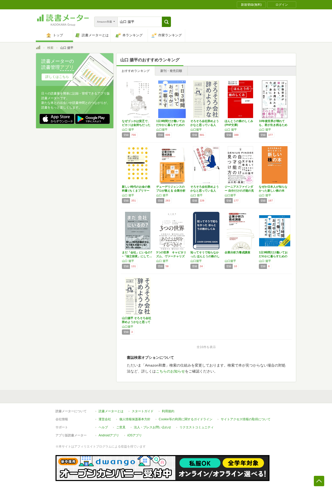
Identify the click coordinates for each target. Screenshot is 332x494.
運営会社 (105, 419)
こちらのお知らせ (170, 371)
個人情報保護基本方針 (134, 419)
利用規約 (168, 411)
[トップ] (38, 48)
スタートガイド (143, 411)
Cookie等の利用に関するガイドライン (185, 419)
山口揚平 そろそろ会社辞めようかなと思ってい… (136, 321)
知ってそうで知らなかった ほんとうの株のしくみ (205, 256)
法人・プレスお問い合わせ (152, 427)
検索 (50, 48)
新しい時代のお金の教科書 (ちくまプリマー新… (136, 190)
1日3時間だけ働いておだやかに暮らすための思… (170, 124)
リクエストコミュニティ (196, 427)
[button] (166, 22)
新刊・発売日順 (171, 71)
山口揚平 (162, 129)
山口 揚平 (128, 129)
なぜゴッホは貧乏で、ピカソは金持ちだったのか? (136, 124)
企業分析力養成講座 (237, 252)
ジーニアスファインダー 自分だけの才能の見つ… (239, 190)
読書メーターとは (111, 411)
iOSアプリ (134, 435)
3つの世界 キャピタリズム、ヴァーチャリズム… (171, 256)
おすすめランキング (136, 71)
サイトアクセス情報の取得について (246, 419)
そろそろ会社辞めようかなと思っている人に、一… (204, 124)
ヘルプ (103, 427)
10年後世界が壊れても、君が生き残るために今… (273, 124)
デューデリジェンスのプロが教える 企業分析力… (170, 190)
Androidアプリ (109, 435)
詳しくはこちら (57, 77)
